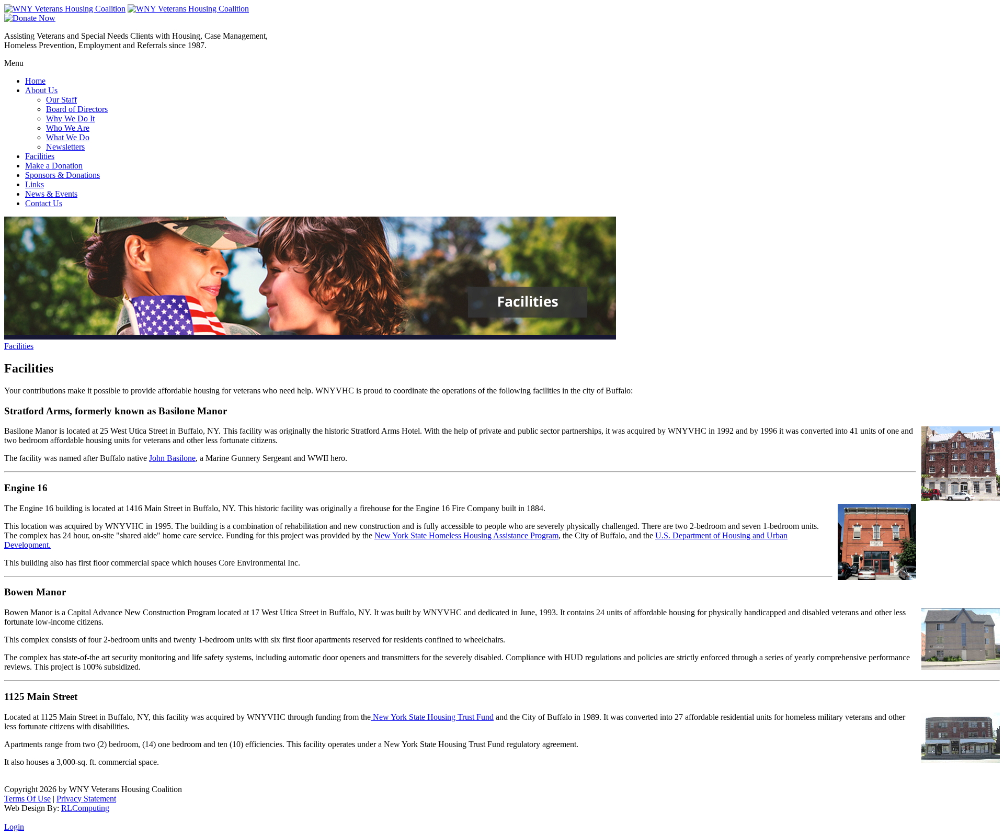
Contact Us (43, 203)
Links (34, 184)
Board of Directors (77, 109)
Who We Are (67, 127)
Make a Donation (54, 165)
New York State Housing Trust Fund (432, 717)
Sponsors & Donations (62, 175)
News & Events (51, 193)
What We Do (67, 137)
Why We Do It (70, 118)
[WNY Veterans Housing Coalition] (65, 8)
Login (14, 826)
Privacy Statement (86, 798)
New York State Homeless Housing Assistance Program (466, 535)
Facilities (39, 156)
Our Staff (61, 99)
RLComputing (85, 808)
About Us (41, 90)
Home (35, 80)
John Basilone (172, 458)
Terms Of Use (27, 798)
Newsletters (65, 146)
